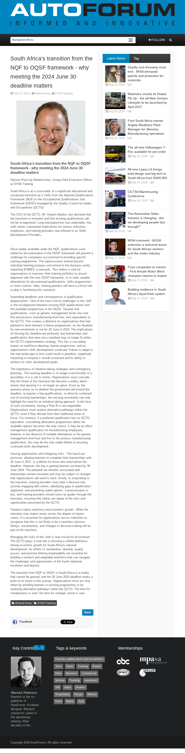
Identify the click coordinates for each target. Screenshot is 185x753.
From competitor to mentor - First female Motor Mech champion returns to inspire (147, 271)
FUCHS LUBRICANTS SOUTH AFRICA (79, 659)
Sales (67, 687)
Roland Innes (42, 93)
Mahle (70, 701)
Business (71, 673)
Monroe (60, 680)
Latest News (116, 58)
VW (57, 687)
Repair (96, 666)
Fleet (58, 673)
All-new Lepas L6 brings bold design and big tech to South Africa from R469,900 (147, 173)
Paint (58, 701)
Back (87, 612)
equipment (90, 680)
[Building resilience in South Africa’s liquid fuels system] (115, 296)
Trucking (74, 680)
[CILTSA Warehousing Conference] (115, 198)
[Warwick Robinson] (26, 686)
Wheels (92, 694)
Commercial (89, 673)
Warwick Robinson (24, 692)
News (69, 666)
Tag (136, 58)
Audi (81, 701)
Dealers (80, 687)
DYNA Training (63, 93)
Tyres (58, 666)
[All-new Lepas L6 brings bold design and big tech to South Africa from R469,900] (115, 175)
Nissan (78, 694)
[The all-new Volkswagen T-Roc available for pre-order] (115, 154)
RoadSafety (62, 694)
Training (83, 666)
